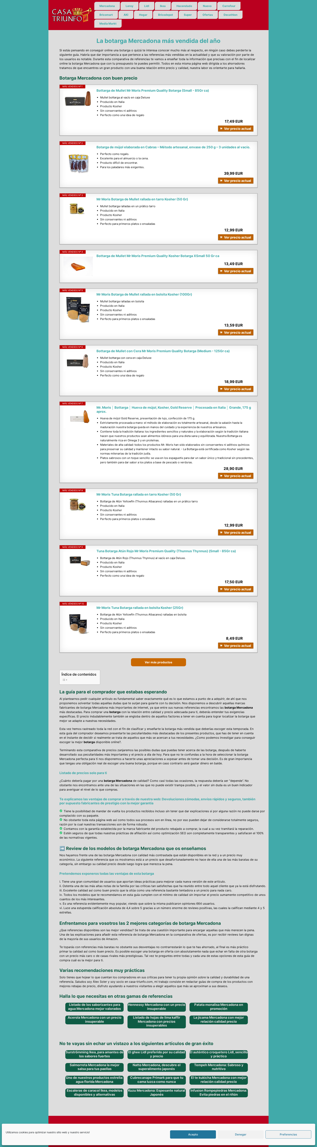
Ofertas (208, 15)
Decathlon (230, 15)
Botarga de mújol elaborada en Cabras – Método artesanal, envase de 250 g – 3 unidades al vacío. (173, 147)
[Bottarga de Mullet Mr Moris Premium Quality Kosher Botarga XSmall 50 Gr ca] (78, 266)
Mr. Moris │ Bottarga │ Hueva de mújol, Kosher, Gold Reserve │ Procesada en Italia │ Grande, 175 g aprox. (173, 409)
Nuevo (207, 6)
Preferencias (288, 1134)
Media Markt (107, 23)
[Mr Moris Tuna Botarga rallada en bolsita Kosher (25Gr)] (78, 623)
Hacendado (184, 6)
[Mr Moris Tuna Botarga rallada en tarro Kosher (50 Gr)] (78, 505)
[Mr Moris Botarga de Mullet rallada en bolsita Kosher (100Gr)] (78, 310)
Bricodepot (165, 15)
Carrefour (228, 6)
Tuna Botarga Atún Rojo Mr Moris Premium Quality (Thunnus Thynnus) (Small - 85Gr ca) (166, 551)
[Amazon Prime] (248, 121)
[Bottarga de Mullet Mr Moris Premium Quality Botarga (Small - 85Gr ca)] (78, 99)
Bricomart (106, 15)
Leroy (129, 6)
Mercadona (107, 6)
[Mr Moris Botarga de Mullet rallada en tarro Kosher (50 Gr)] (78, 210)
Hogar (143, 15)
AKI (126, 15)
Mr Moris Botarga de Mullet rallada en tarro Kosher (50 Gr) (142, 199)
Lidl (146, 6)
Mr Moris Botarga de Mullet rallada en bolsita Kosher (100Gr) (144, 294)
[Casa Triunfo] (71, 15)
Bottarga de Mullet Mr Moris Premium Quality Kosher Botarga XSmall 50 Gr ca (157, 256)
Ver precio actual (237, 129)
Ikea (163, 6)
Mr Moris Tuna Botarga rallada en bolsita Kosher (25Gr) (139, 608)
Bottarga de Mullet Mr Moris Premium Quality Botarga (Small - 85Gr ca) (152, 90)
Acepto (193, 1134)
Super (188, 15)
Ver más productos (158, 662)
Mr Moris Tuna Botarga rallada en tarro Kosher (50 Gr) (138, 494)
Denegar (240, 1134)
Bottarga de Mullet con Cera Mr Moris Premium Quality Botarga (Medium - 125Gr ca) (163, 351)
